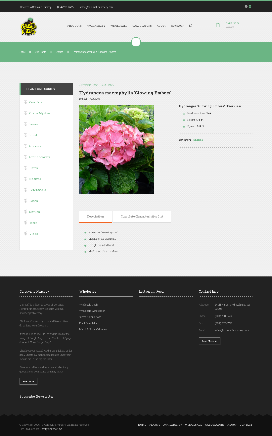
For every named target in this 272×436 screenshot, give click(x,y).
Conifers (35, 102)
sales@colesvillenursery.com (96, 7)
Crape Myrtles (40, 113)
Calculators (142, 25)
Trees (33, 223)
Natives (35, 179)
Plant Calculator (88, 323)
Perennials (37, 190)
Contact (177, 25)
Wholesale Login (88, 304)
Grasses (35, 146)
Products (74, 25)
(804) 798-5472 (65, 7)
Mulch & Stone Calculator (93, 329)
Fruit (33, 135)
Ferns (33, 124)
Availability (96, 25)
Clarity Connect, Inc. (51, 429)
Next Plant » (107, 85)
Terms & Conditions (90, 317)
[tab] (95, 216)
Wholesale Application (92, 311)
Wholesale (118, 25)
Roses (33, 201)
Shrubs (59, 51)
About (161, 25)
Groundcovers (39, 157)
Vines (33, 234)
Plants (154, 424)
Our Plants (40, 51)
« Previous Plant (88, 85)
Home (22, 51)
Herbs (33, 168)
